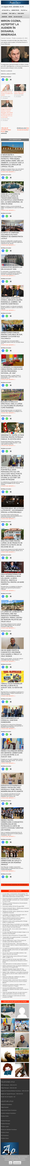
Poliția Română (4, 1107)
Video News (20, 13)
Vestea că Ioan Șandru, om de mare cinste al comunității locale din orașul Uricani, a (12, 659)
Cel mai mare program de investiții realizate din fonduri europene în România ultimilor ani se (12, 550)
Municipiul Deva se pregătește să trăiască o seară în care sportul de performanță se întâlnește (11, 588)
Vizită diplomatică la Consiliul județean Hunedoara (15, 963)
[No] (28, 1160)
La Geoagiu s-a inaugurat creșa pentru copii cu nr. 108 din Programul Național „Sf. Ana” (15, 915)
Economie (4, 13)
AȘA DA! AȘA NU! (18, 16)
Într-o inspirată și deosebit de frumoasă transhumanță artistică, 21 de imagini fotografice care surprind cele (10, 795)
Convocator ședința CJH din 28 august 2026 (13, 906)
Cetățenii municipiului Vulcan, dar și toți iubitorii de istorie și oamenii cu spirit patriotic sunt (12, 169)
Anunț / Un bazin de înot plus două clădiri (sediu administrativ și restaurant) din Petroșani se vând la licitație (15, 961)
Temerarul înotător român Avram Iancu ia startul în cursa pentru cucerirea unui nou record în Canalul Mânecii (15, 981)
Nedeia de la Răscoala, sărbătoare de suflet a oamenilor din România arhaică (14, 977)
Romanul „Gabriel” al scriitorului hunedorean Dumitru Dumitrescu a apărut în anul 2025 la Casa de (12, 307)
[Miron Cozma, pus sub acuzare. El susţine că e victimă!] (7, 87)
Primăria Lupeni (5, 1126)
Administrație (15, 10)
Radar (10, 16)
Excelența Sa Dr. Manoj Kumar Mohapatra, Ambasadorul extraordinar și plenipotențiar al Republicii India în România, (12, 726)
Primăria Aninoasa (5, 1123)
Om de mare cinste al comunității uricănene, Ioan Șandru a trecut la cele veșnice (14, 953)
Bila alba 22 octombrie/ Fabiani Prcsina (6, 129)
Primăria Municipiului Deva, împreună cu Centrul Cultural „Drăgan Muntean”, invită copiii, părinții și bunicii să (11, 443)
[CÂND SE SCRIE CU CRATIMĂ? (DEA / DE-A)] (8, 1070)
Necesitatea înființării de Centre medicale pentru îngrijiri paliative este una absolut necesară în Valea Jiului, (11, 625)
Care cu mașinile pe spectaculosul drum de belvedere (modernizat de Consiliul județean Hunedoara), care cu (11, 833)
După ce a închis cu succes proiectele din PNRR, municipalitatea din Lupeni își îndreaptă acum (12, 207)
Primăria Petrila (4, 1116)
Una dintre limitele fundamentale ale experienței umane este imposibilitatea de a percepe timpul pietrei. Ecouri (11, 516)
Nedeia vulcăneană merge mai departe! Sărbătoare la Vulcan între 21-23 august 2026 (16, 966)
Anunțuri (4, 16)
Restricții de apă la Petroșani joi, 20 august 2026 (14, 935)
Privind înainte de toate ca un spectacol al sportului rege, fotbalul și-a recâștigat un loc (11, 410)
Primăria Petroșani (5, 1120)
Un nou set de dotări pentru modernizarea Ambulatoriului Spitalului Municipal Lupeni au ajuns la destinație (15, 989)
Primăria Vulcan (5, 1138)
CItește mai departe (7, 171)
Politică (23, 10)
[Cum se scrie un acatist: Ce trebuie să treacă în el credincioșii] (8, 1055)
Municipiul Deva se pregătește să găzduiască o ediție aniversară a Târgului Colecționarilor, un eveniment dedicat (12, 693)
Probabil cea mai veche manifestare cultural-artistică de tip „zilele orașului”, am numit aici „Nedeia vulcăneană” (12, 760)
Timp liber (12, 13)
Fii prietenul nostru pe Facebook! (15, 885)
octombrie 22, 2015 (21, 38)
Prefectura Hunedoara (6, 1104)
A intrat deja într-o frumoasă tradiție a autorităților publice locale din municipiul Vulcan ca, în (12, 342)
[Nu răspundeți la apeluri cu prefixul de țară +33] (22, 1070)
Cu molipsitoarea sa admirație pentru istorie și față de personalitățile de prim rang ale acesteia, (12, 483)
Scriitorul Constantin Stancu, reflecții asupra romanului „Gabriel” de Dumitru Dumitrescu (16, 909)
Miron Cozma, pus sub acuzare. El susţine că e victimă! (7, 93)
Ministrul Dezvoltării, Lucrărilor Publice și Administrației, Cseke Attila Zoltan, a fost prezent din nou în (11, 377)
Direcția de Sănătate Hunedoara (9, 1129)
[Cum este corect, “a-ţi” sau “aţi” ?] (22, 1011)
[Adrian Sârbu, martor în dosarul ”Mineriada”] (20, 87)
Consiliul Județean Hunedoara (8, 1113)
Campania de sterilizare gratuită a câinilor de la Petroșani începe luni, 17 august (14, 985)
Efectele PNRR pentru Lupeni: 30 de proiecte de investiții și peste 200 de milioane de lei (14, 941)
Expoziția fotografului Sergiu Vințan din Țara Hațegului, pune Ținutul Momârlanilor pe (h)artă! (14, 969)
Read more (17, 1162)
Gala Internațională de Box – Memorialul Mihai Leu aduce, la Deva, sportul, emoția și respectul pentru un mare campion (16, 945)
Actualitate (5, 10)
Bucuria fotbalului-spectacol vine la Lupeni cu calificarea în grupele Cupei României (13, 918)
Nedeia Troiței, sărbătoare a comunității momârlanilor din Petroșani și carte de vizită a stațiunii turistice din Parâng (15, 974)
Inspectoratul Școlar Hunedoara (8, 1110)
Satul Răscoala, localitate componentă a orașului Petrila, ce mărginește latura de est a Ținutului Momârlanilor (12, 868)
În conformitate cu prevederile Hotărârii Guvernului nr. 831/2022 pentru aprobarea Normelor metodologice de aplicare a (11, 273)
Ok (10, 1162)
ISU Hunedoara (5, 1135)
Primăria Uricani (5, 1132)
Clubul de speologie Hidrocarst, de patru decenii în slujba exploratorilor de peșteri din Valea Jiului (15, 993)
